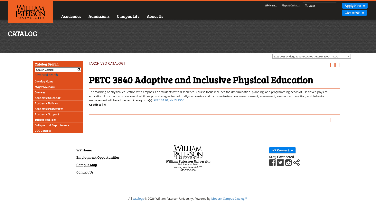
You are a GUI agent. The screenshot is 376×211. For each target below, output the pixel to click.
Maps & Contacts (291, 5)
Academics (71, 16)
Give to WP (353, 12)
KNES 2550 (177, 100)
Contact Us (84, 172)
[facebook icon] (273, 162)
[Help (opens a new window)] (337, 65)
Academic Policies (46, 103)
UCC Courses (43, 130)
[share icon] (296, 162)
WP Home (84, 150)
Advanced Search (46, 75)
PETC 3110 (161, 100)
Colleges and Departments (52, 125)
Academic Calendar (48, 98)
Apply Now (353, 5)
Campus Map (86, 164)
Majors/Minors (45, 87)
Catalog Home (44, 81)
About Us (155, 16)
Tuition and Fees (45, 120)
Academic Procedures (49, 109)
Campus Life (128, 16)
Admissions (99, 16)
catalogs (138, 198)
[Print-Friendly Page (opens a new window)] (332, 65)
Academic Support (47, 114)
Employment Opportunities (97, 157)
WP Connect (281, 150)
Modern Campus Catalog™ (229, 198)
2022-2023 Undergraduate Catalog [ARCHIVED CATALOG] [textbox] (306, 56)
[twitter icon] (281, 162)
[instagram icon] (289, 162)
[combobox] (311, 56)
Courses (40, 92)
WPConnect (271, 5)
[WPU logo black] (30, 11)
